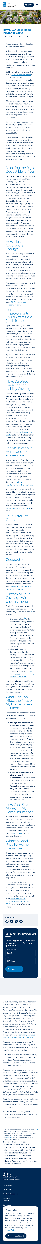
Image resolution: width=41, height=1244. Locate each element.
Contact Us (7, 1205)
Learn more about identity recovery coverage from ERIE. (22, 674)
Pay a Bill (6, 1198)
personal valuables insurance (18, 508)
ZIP (8, 957)
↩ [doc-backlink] (37, 1129)
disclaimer (9, 1137)
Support (6, 1201)
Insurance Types (11, 949)
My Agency (28, 4)
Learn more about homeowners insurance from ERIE (17, 901)
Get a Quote (7, 1185)
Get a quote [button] (13, 969)
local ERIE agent (17, 833)
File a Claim (7, 1190)
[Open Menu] (37, 4)
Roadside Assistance (10, 1194)
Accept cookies (15, 1236)
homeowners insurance (21, 75)
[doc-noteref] (31, 612)
